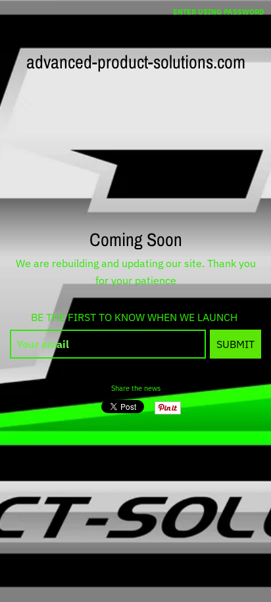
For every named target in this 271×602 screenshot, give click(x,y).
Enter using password (218, 11)
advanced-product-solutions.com (135, 62)
